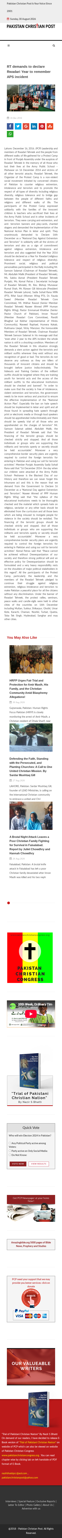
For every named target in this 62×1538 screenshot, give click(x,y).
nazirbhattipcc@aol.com (15, 1473)
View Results (38, 1164)
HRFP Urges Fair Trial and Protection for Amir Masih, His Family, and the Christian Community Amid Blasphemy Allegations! (28, 688)
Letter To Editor (16, 1505)
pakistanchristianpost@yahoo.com (20, 1478)
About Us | (48, 1505)
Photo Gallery (33, 1505)
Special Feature (26, 1501)
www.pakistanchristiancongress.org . (21, 1455)
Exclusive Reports (46, 1501)
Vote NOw (18, 1164)
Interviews (11, 1501)
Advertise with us (31, 1509)
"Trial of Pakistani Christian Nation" (38, 1442)
